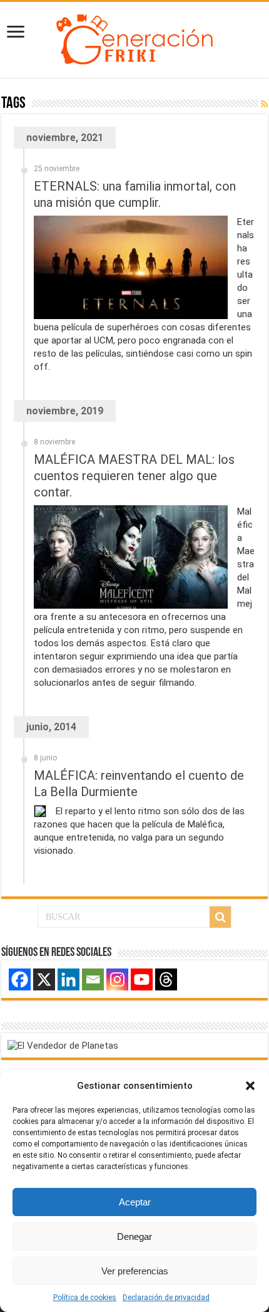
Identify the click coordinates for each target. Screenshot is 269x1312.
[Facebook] (20, 979)
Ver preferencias (134, 1271)
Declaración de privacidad (166, 1297)
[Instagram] (117, 979)
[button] (250, 1085)
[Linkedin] (68, 979)
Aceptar (135, 1202)
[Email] (93, 979)
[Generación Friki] (134, 38)
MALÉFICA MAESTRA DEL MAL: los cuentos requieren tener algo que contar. (134, 476)
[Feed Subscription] (264, 104)
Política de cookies (84, 1297)
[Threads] (166, 979)
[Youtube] (142, 979)
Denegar (134, 1236)
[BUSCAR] (220, 917)
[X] (44, 979)
